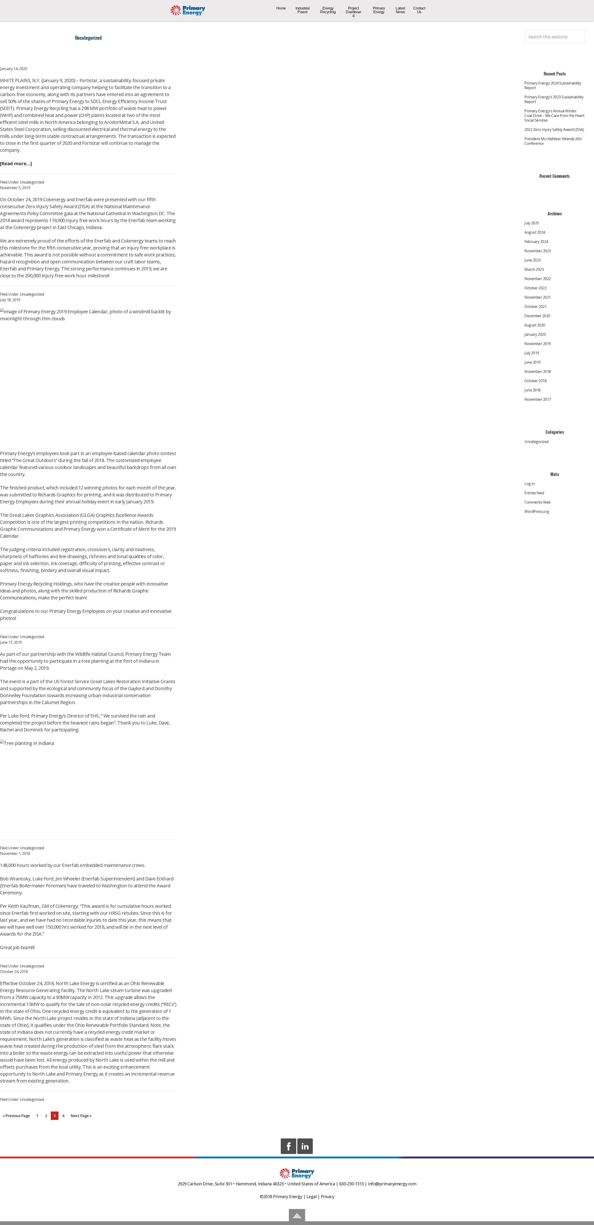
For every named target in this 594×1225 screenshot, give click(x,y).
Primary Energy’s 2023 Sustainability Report (553, 99)
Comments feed (537, 502)
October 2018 (535, 380)
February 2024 (536, 241)
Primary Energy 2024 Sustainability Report (552, 85)
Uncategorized (32, 182)
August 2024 (534, 232)
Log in (529, 483)
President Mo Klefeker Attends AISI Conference (552, 141)
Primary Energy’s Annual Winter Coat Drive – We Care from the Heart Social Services (554, 115)
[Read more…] (16, 163)
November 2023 (537, 250)
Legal (312, 1196)
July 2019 (531, 353)
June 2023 (532, 260)
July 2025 (531, 223)
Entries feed (534, 492)
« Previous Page (16, 1116)
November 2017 (537, 399)
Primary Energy (188, 10)
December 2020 (537, 315)
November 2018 (537, 371)
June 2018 (532, 390)
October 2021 (535, 306)
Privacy (327, 1196)
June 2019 (532, 362)
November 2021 (537, 297)
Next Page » (81, 1116)
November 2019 (537, 343)
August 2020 (534, 325)
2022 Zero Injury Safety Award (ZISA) (554, 129)
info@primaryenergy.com (392, 1183)
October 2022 (535, 288)
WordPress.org (536, 511)
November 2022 (537, 278)
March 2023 (534, 269)
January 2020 (535, 334)
